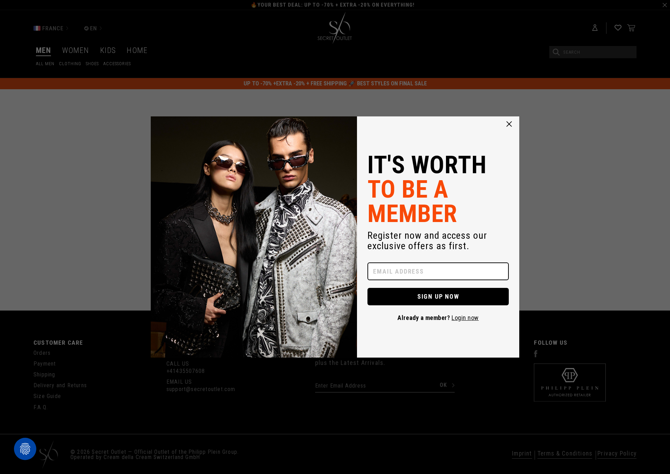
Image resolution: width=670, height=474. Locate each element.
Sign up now (438, 296)
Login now (465, 317)
